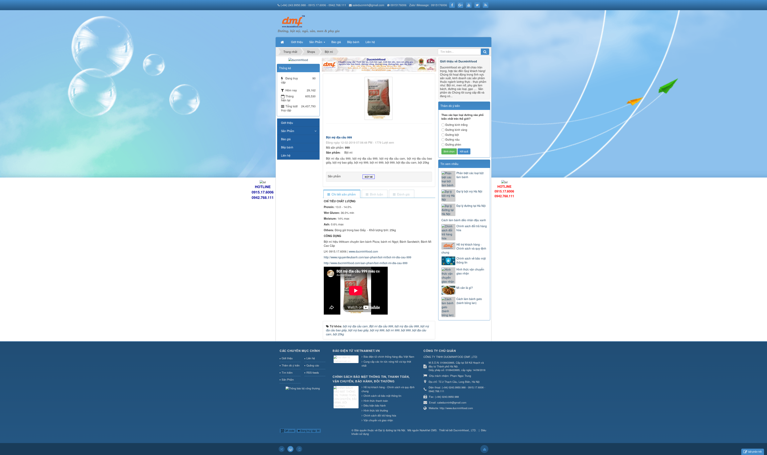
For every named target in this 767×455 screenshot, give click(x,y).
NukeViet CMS (428, 430)
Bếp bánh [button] (353, 42)
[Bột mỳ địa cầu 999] (379, 98)
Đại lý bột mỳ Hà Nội (469, 191)
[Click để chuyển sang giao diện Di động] (299, 449)
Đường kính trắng (456, 125)
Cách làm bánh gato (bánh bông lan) (469, 301)
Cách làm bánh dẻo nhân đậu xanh (463, 220)
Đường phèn (453, 144)
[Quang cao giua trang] (379, 64)
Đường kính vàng (456, 130)
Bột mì (369, 176)
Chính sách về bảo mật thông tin (471, 260)
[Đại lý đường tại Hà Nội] (293, 21)
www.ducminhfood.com (363, 251)
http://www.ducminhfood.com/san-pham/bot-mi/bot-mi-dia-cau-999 (365, 263)
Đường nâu (452, 139)
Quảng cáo (312, 365)
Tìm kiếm (287, 372)
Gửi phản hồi (755, 451)
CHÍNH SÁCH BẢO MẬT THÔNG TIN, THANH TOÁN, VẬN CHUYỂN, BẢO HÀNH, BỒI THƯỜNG (371, 378)
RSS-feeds (312, 372)
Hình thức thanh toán (376, 401)
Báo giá (286, 139)
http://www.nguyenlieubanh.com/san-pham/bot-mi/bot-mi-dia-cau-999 (367, 257)
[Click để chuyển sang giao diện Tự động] (282, 449)
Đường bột (452, 135)
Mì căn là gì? (464, 288)
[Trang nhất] (282, 42)
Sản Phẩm (287, 131)
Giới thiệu (287, 123)
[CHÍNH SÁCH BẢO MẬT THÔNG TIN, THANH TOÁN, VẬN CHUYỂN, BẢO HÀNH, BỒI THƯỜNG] (347, 397)
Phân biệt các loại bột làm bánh (470, 175)
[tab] (342, 194)
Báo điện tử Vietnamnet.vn (356, 350)
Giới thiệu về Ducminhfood (458, 61)
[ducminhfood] (298, 59)
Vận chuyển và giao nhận (378, 420)
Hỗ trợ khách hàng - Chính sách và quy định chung (463, 248)
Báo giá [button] (336, 42)
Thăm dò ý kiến (291, 365)
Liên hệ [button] (370, 42)
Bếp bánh (287, 147)
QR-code (289, 430)
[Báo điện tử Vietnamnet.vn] (347, 359)
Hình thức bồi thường (376, 410)
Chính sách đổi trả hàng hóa (471, 228)
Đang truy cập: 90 (310, 430)
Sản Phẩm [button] (316, 42)
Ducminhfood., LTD (464, 430)
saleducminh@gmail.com (368, 5)
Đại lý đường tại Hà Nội (471, 206)
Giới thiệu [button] (297, 42)
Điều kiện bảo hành (375, 405)
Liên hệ (285, 155)
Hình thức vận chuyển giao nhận (470, 271)
